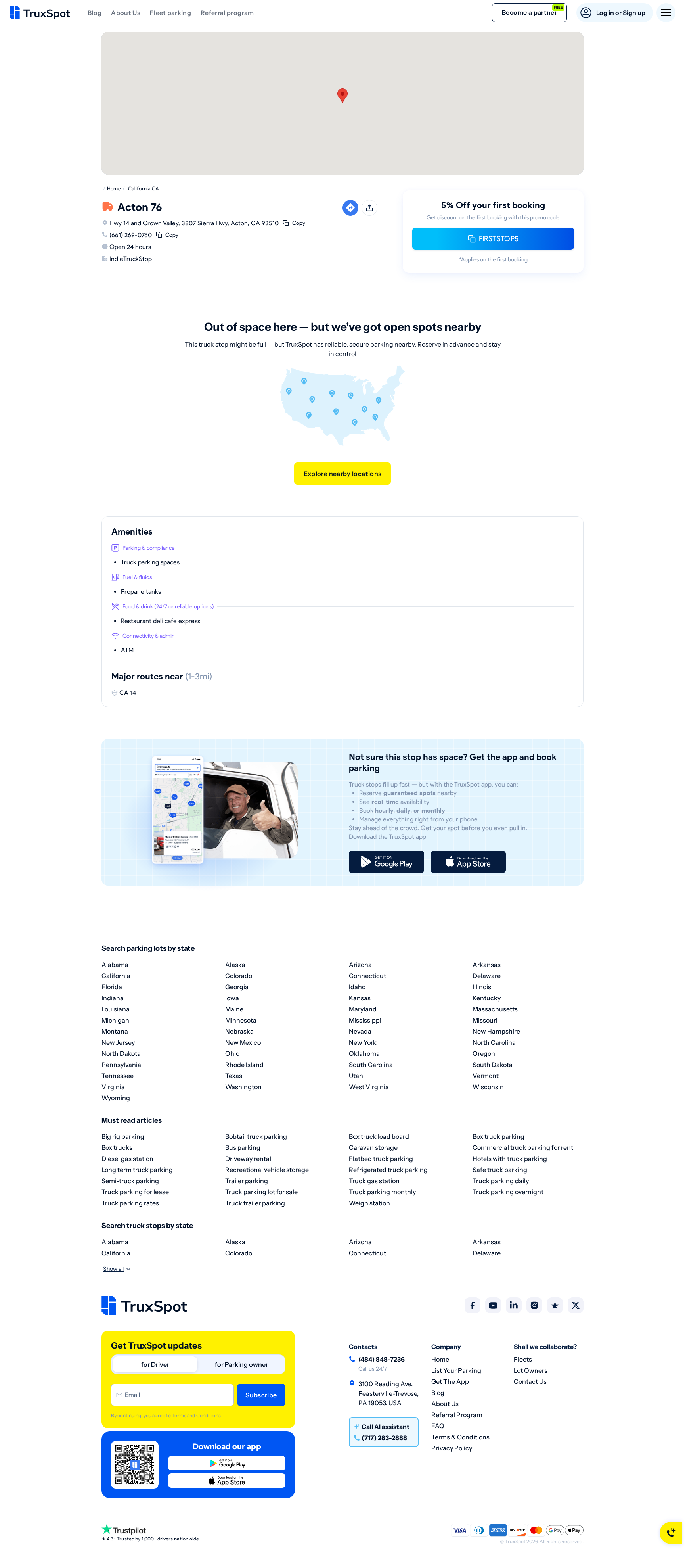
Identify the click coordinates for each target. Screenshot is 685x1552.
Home (440, 1359)
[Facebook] (472, 1305)
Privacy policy (451, 1448)
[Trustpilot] (555, 1305)
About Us (125, 13)
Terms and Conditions (196, 1415)
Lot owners (530, 1370)
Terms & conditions (460, 1437)
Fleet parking (170, 13)
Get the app (450, 1381)
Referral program (227, 13)
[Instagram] (534, 1305)
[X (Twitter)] (576, 1305)
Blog (94, 13)
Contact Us (530, 1381)
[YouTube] (493, 1305)
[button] (342, 95)
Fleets (523, 1359)
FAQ (437, 1426)
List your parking (456, 1370)
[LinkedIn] (514, 1305)
